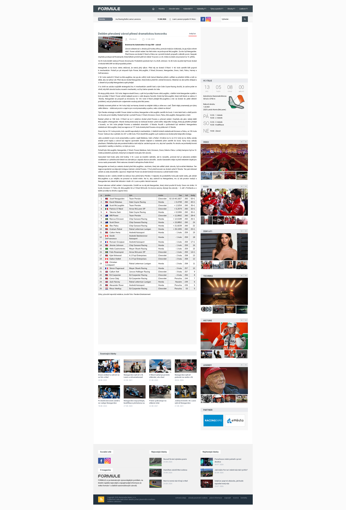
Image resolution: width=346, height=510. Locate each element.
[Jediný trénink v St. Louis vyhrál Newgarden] (186, 391)
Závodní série (174, 9)
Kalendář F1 (188, 9)
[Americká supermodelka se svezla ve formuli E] (224, 246)
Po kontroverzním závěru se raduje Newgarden (109, 402)
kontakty (244, 498)
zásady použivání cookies (197, 498)
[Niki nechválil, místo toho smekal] (224, 380)
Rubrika (162, 9)
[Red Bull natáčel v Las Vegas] (224, 157)
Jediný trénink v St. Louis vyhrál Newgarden (185, 402)
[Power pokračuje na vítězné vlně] (160, 391)
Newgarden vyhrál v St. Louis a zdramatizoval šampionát (133, 377)
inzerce (236, 498)
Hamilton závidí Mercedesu (175, 470)
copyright (227, 498)
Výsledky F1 (201, 9)
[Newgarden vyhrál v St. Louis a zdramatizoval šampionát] (135, 366)
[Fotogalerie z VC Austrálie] (224, 202)
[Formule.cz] (109, 9)
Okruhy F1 (231, 9)
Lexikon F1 (243, 9)
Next (251, 157)
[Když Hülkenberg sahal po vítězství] (224, 336)
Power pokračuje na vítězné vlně (157, 402)
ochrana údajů (180, 498)
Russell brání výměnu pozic (175, 459)
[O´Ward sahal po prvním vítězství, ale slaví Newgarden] (160, 366)
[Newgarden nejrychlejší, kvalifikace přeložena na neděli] (135, 391)
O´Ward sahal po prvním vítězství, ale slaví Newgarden (159, 377)
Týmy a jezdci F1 (216, 9)
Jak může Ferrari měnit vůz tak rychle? (231, 470)
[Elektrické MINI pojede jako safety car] (224, 291)
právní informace (215, 498)
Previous (198, 157)
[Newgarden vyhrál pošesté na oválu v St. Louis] (186, 366)
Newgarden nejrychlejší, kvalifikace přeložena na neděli (134, 403)
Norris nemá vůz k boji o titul (175, 481)
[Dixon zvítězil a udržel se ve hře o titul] (109, 366)
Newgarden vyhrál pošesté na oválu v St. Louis (184, 377)
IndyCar (192, 34)
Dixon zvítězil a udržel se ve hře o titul (108, 376)
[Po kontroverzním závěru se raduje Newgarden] (109, 391)
